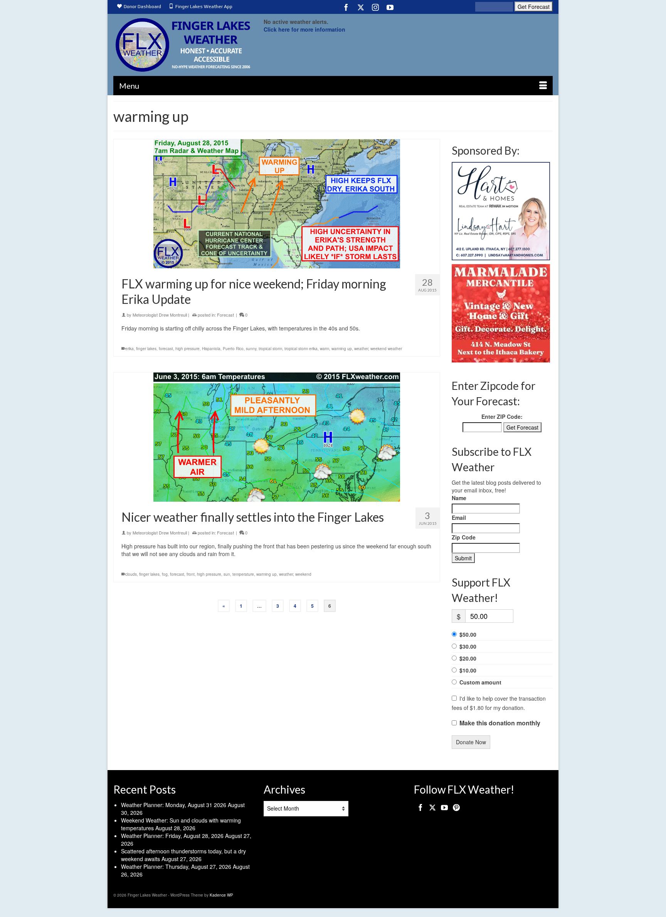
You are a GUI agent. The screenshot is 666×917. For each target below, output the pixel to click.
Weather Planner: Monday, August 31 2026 (173, 805)
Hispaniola (211, 348)
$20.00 (467, 658)
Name (459, 498)
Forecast (225, 315)
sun (227, 574)
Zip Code (464, 537)
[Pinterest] (456, 807)
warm (324, 348)
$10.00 (467, 670)
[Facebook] (346, 7)
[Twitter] (360, 7)
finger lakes (146, 348)
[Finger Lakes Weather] (182, 45)
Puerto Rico (233, 348)
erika (129, 348)
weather (361, 348)
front (191, 574)
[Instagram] (375, 7)
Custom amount (480, 682)
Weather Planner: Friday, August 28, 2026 (172, 835)
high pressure (187, 348)
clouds (131, 574)
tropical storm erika (301, 348)
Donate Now (471, 742)
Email (459, 517)
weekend (303, 574)
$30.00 (467, 646)
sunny (251, 348)
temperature (243, 574)
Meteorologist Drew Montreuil (160, 315)
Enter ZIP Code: (502, 416)
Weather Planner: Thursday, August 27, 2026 (176, 866)
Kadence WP (221, 895)
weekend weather (386, 348)
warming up (341, 348)
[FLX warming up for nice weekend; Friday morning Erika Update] (277, 203)
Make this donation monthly (499, 723)
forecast (166, 348)
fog (165, 574)
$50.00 (467, 634)
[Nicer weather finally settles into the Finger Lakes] (277, 437)
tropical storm (270, 348)
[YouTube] (390, 7)
